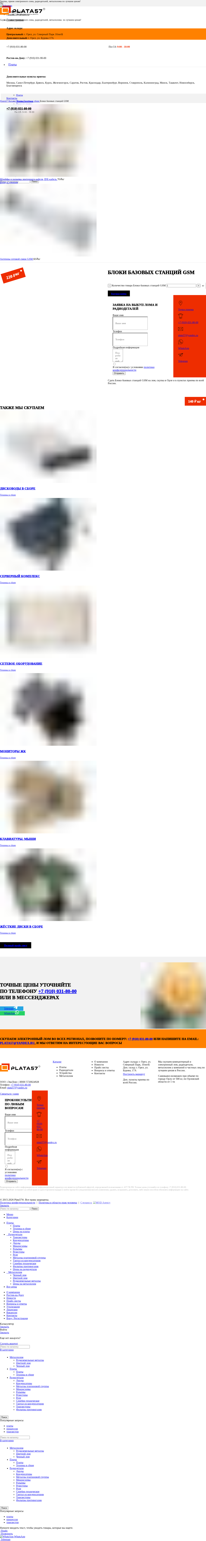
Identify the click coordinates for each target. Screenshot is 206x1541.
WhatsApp (183, 348)
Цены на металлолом (24, 1283)
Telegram (183, 361)
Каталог (13, 101)
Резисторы (18, 1251)
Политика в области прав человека (58, 1202)
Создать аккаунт (9, 1343)
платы (9, 1425)
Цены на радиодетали (25, 1269)
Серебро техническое (24, 1263)
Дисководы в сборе (17, 488)
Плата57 (4, 101)
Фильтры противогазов (25, 1266)
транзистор (12, 1431)
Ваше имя (118, 315)
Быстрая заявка (118, 293)
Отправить (119, 373)
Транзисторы (20, 1237)
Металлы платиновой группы (29, 1257)
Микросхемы (20, 1246)
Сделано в (86, 1202)
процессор (12, 1428)
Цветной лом (20, 1278)
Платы (19, 95)
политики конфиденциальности (133, 368)
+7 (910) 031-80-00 (18, 108)
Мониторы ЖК (13, 751)
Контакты (11, 98)
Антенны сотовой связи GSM (16, 259)
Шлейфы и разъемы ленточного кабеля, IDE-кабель (28, 179)
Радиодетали (17, 1377)
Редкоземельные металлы (27, 1281)
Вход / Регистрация (17, 1318)
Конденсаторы (21, 1240)
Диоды (16, 1243)
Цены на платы (21, 1231)
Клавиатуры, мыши (18, 839)
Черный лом (19, 1275)
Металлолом (16, 1357)
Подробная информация (126, 347)
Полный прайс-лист (15, 945)
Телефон (117, 331)
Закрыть (4, 1205)
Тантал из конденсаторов (27, 1260)
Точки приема (186, 309)
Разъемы (17, 1249)
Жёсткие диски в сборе (21, 926)
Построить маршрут (134, 1074)
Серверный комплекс (20, 576)
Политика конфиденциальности (17, 1202)
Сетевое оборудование (21, 663)
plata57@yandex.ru (188, 335)
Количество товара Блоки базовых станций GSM (139, 285)
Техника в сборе (31, 101)
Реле (15, 1254)
